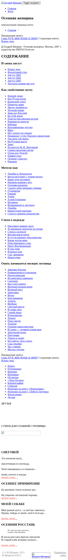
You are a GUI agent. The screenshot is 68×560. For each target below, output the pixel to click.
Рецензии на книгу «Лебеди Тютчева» (28, 391)
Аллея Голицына (17, 199)
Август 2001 (14, 75)
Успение (12, 323)
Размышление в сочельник (22, 272)
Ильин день (7, 41)
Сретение (13, 281)
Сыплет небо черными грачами (24, 188)
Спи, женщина (16, 254)
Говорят (12, 193)
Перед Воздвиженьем (19, 246)
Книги (11, 366)
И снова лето (15, 309)
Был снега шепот (17, 284)
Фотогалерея (14, 394)
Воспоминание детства (20, 127)
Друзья (11, 397)
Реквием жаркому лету (20, 182)
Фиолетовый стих (17, 72)
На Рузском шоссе (17, 141)
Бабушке (12, 124)
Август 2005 (14, 80)
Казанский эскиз (17, 101)
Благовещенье (15, 298)
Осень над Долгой (17, 153)
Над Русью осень (17, 98)
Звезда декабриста (17, 107)
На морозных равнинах (20, 278)
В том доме (14, 249)
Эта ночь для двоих (18, 138)
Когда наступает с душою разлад (25, 176)
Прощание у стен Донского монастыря (28, 136)
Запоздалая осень (17, 332)
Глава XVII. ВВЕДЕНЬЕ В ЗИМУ (19, 38)
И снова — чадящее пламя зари (24, 329)
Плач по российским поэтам (23, 118)
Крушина (13, 202)
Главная (12, 8)
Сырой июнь (15, 312)
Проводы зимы (16, 104)
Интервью (13, 374)
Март (10, 130)
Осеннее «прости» (18, 158)
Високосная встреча (18, 234)
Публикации (14, 368)
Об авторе (13, 377)
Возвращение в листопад (21, 205)
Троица (11, 318)
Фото (10, 11)
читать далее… (9, 477)
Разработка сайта (60, 554)
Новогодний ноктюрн (19, 210)
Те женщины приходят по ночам (25, 229)
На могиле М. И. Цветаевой (23, 147)
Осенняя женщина (18, 185)
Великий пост (15, 289)
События (12, 386)
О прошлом (14, 191)
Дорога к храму (16, 338)
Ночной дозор (15, 96)
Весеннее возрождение (20, 286)
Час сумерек (14, 346)
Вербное (12, 304)
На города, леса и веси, (20, 341)
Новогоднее (14, 257)
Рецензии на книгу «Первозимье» (26, 388)
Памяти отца (14, 155)
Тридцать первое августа (21, 83)
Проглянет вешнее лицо (21, 226)
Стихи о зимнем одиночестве (23, 213)
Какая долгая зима (17, 240)
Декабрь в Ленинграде (20, 173)
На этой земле (15, 116)
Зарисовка (13, 292)
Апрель (12, 301)
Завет (10, 144)
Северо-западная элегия (20, 150)
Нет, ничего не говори (20, 133)
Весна (11, 295)
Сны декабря (15, 343)
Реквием (12, 161)
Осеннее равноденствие (21, 326)
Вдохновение (15, 315)
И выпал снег (15, 251)
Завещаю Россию (17, 269)
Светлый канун (16, 306)
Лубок (11, 196)
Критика (12, 371)
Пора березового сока (19, 243)
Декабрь (12, 208)
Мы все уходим (16, 349)
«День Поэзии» (16, 380)
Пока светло (14, 321)
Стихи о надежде (17, 231)
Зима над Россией (17, 113)
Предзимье (13, 335)
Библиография (15, 383)
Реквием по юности (18, 121)
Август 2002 (14, 78)
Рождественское (16, 275)
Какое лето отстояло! (19, 179)
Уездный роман (16, 110)
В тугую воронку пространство (25, 237)
